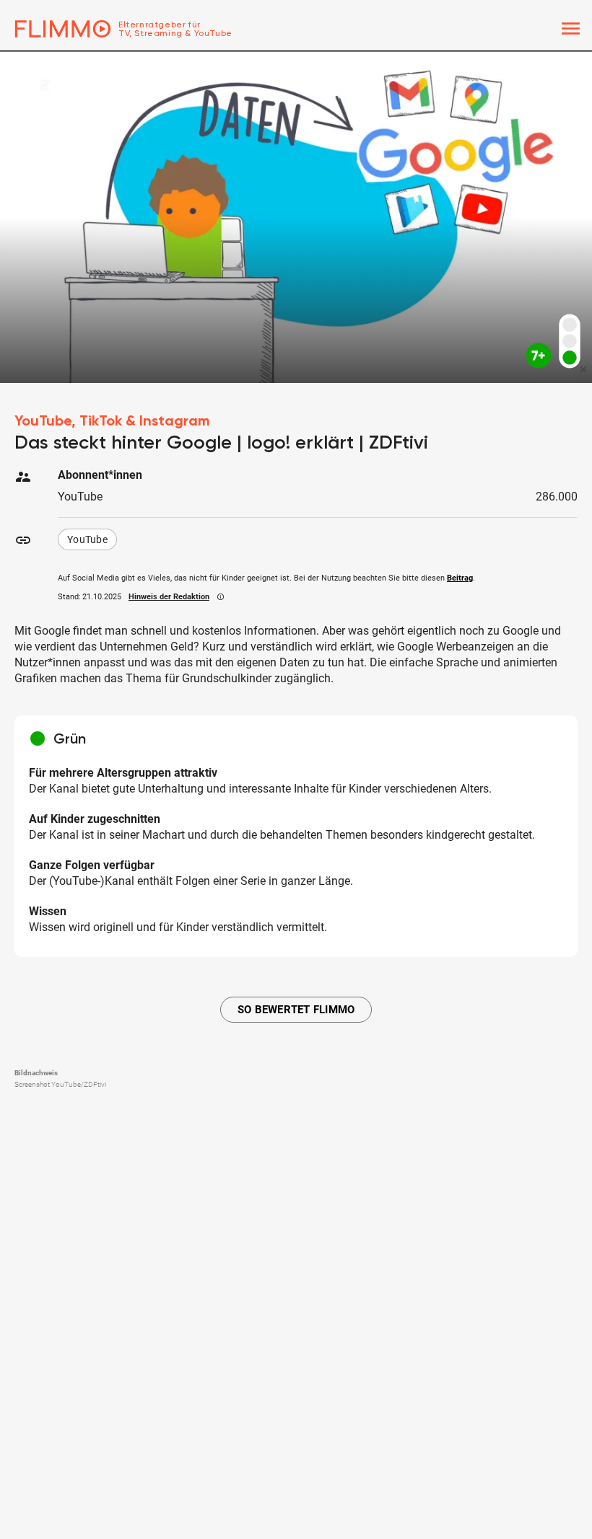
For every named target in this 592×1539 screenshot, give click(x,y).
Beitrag (460, 578)
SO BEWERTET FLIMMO (296, 1009)
